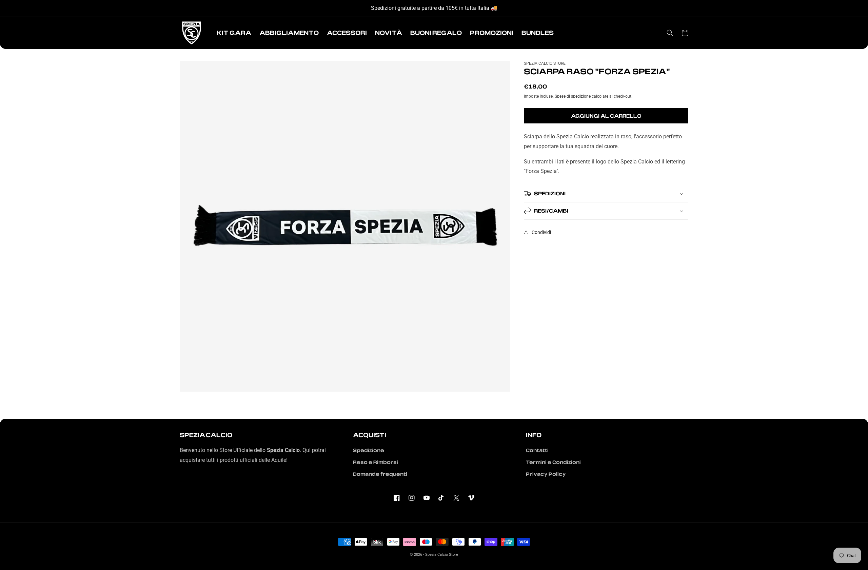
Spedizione (368, 450)
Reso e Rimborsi (375, 462)
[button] (234, 33)
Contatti (537, 450)
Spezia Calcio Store (441, 554)
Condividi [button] (541, 232)
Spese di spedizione (573, 96)
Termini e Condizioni (553, 462)
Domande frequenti (380, 473)
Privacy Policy (546, 473)
